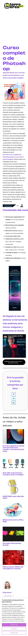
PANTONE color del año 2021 (13, 497)
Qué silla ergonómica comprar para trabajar (13, 474)
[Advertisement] (14, 31)
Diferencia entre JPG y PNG (13, 521)
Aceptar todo (14, 624)
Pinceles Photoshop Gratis (12, 544)
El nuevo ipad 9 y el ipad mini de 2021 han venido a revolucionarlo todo (13, 448)
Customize (14, 628)
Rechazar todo (14, 632)
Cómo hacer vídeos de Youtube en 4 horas (13, 568)
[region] (14, 617)
